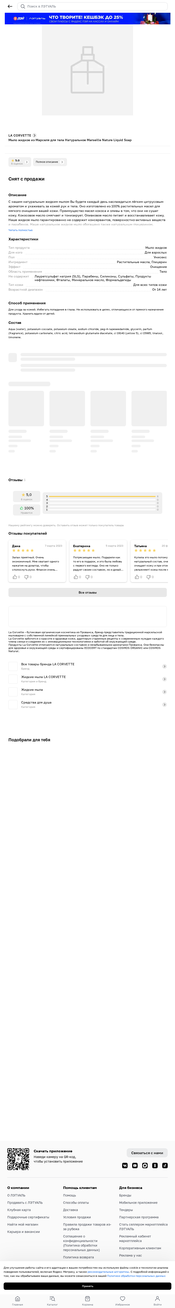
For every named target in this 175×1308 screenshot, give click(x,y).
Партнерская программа (139, 1217)
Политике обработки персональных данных (136, 1276)
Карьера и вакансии (23, 1232)
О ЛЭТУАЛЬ (16, 1195)
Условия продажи (77, 1217)
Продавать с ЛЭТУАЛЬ (25, 1202)
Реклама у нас (130, 1255)
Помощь (69, 1195)
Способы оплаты (76, 1202)
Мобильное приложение (138, 1202)
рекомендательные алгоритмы (108, 1271)
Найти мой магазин (22, 1224)
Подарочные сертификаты (28, 1217)
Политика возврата (78, 1257)
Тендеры (126, 1210)
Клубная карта (19, 1210)
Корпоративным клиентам (140, 1248)
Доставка (70, 1210)
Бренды (125, 1195)
